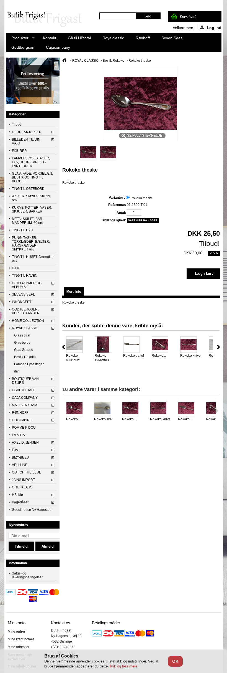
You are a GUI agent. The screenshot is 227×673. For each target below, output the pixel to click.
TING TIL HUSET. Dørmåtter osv (33, 259)
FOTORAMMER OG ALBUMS (27, 285)
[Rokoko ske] (104, 408)
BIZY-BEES (20, 457)
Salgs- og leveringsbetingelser (27, 575)
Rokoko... (159, 356)
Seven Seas (171, 38)
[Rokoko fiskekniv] (132, 408)
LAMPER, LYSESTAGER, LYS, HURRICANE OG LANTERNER (31, 162)
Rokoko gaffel (133, 356)
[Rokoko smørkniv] (76, 345)
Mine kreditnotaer (21, 639)
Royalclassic (113, 38)
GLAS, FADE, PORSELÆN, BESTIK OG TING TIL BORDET (32, 177)
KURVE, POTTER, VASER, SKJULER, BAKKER (32, 209)
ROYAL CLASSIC (25, 328)
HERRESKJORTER (27, 132)
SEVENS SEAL (23, 294)
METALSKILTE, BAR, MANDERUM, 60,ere (27, 221)
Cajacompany (58, 47)
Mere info (73, 292)
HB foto (17, 495)
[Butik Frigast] (47, 19)
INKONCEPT (21, 302)
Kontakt (49, 38)
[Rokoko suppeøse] (105, 345)
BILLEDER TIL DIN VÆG (26, 141)
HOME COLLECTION (28, 321)
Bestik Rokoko (25, 357)
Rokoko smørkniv (73, 357)
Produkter (17, 39)
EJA (15, 450)
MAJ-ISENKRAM (24, 405)
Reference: (117, 205)
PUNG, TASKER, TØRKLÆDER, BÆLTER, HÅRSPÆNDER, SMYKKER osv (31, 243)
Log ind (214, 27)
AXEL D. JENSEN (25, 442)
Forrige (63, 347)
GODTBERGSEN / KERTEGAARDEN (26, 311)
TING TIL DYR (22, 230)
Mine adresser (18, 647)
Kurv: (188, 17)
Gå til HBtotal (79, 38)
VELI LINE (19, 465)
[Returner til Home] (64, 61)
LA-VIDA (18, 435)
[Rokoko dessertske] (76, 408)
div (16, 371)
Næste (218, 347)
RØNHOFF (20, 413)
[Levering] (33, 103)
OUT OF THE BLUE (26, 472)
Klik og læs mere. (124, 666)
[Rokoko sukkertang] (162, 345)
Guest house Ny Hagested (31, 510)
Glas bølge (22, 343)
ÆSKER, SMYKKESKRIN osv (31, 198)
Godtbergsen (22, 47)
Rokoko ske (103, 419)
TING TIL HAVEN (24, 276)
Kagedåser (20, 502)
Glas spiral (22, 335)
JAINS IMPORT (23, 480)
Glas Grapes (23, 350)
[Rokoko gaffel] (134, 345)
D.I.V (15, 268)
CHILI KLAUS (22, 487)
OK (175, 661)
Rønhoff (143, 38)
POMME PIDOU (24, 427)
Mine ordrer (16, 631)
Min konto (16, 622)
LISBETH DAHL (24, 390)
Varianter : (117, 198)
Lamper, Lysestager (29, 364)
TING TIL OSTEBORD (28, 189)
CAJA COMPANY (25, 398)
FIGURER (19, 151)
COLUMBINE (22, 420)
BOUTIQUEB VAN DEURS (25, 381)
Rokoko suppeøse (102, 357)
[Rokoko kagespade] (188, 408)
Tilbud (16, 124)
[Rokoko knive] (191, 345)
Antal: (121, 213)
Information (18, 563)
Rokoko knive (190, 356)
